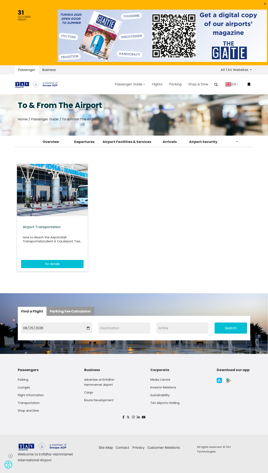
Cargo (88, 392)
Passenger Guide (45, 119)
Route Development (99, 400)
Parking (23, 380)
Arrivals (170, 141)
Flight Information (31, 395)
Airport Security (203, 141)
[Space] (38, 84)
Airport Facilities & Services (127, 141)
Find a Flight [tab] (32, 311)
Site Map (106, 447)
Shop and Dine (28, 411)
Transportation (29, 403)
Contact (122, 447)
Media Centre (160, 380)
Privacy (138, 447)
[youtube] (144, 417)
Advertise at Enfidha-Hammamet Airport (99, 382)
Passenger (26, 69)
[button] (265, 4)
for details (52, 264)
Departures (84, 141)
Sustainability (160, 395)
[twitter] (128, 417)
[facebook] (123, 417)
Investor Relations (163, 387)
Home (23, 119)
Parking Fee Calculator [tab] (70, 311)
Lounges (24, 387)
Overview (51, 141)
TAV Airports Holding (164, 403)
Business (49, 69)
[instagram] (133, 417)
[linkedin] (138, 417)
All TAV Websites (235, 69)
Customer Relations (163, 447)
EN (234, 84)
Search (231, 328)
